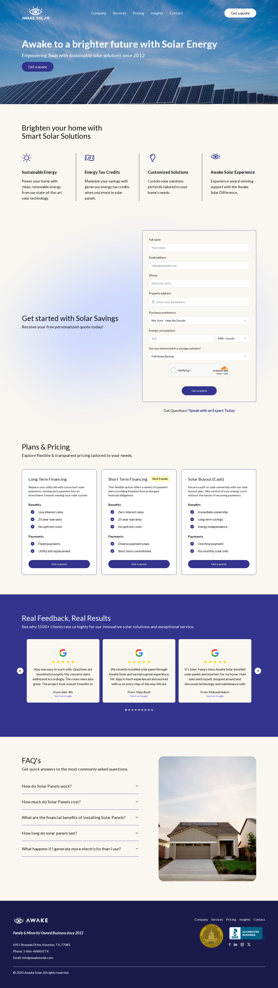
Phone (153, 275)
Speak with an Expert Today (212, 410)
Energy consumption (162, 330)
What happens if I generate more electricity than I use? (71, 848)
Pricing (138, 13)
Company (98, 13)
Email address (157, 257)
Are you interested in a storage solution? (175, 348)
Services (119, 13)
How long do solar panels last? (49, 833)
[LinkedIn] (235, 944)
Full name (155, 239)
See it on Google (139, 696)
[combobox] (202, 301)
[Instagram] (242, 944)
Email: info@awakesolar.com (33, 958)
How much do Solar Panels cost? (51, 801)
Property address (160, 293)
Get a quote (240, 13)
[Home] (35, 13)
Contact (176, 13)
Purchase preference (162, 312)
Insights (156, 13)
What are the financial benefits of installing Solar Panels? (73, 817)
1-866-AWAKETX (36, 951)
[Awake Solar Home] (48, 920)
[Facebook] (230, 944)
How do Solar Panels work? (46, 786)
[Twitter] (249, 944)
